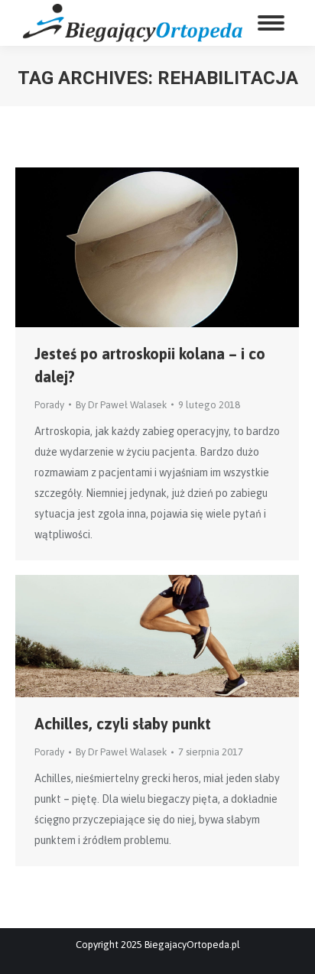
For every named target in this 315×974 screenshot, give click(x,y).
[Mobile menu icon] (271, 22)
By (121, 405)
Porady (49, 405)
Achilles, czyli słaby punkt (122, 723)
